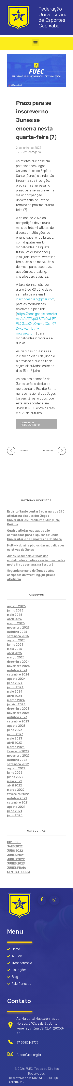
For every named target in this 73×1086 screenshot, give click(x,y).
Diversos (14, 842)
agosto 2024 (16, 679)
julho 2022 (14, 772)
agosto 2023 (16, 726)
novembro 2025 (18, 627)
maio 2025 (14, 649)
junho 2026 (15, 610)
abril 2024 (14, 696)
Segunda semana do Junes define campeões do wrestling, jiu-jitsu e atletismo (31, 575)
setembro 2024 (18, 674)
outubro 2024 (17, 670)
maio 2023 (14, 738)
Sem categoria (31, 152)
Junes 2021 (15, 855)
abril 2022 (14, 785)
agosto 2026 (16, 606)
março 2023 (16, 747)
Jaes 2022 (15, 846)
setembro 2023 (18, 721)
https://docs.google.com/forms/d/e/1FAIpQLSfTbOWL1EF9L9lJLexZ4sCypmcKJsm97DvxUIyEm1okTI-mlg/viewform (36, 323)
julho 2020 (15, 815)
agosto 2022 (16, 768)
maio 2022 (14, 781)
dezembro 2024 (18, 662)
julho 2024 (15, 683)
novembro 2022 (18, 755)
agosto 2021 (16, 807)
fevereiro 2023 (18, 751)
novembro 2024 (18, 666)
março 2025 (15, 657)
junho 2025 (15, 644)
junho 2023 (15, 734)
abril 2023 (14, 743)
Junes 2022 (16, 859)
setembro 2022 (18, 764)
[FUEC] (19, 905)
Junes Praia (16, 868)
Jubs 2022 (15, 851)
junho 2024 (15, 687)
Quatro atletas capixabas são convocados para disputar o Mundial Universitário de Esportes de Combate (34, 535)
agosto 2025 (16, 640)
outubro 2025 (17, 632)
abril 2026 (14, 619)
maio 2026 (14, 615)
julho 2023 (14, 730)
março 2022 (16, 790)
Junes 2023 (16, 863)
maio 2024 (14, 691)
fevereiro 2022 (18, 794)
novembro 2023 (18, 713)
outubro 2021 (17, 798)
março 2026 (16, 623)
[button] (35, 42)
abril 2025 (14, 653)
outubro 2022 (17, 760)
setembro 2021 (18, 802)
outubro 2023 (17, 717)
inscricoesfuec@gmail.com (35, 299)
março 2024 (16, 700)
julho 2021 (14, 811)
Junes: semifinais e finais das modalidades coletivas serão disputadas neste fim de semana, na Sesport (36, 560)
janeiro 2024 (16, 704)
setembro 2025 (18, 636)
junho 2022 (15, 777)
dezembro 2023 (18, 708)
